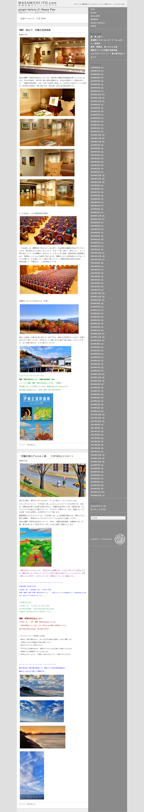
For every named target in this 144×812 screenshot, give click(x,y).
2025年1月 (95, 132)
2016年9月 (95, 465)
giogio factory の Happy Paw (36, 9)
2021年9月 (95, 263)
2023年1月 (95, 212)
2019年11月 (96, 337)
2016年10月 (96, 462)
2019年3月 (95, 364)
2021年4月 (95, 280)
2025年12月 (96, 94)
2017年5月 (95, 438)
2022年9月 (95, 222)
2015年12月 (96, 495)
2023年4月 (95, 202)
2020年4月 (95, 320)
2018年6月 (95, 394)
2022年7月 (95, 229)
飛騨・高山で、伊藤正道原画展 (35, 29)
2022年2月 (95, 246)
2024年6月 (95, 155)
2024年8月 (95, 148)
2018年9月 (95, 384)
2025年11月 (96, 98)
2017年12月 (96, 414)
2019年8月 (95, 347)
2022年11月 (96, 216)
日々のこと (31, 445)
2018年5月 (95, 398)
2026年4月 (95, 81)
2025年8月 (95, 108)
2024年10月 (96, 142)
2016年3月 (95, 485)
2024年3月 (95, 165)
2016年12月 (96, 455)
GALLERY (95, 16)
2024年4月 (95, 162)
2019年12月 (96, 334)
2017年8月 (95, 428)
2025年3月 (95, 125)
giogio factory (98, 23)
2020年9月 (95, 303)
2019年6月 (95, 354)
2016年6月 (95, 475)
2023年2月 (95, 209)
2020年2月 (95, 327)
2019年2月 (95, 367)
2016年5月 (95, 478)
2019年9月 (95, 344)
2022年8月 (95, 226)
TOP (93, 9)
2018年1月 (95, 411)
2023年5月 (95, 199)
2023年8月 (95, 189)
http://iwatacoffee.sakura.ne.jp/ (44, 609)
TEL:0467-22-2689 (25, 609)
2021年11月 (96, 256)
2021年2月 (95, 286)
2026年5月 (95, 78)
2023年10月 (96, 182)
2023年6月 (95, 196)
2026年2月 (95, 88)
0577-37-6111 (56, 390)
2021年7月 (95, 270)
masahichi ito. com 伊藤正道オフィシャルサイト (42, 4)
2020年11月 (96, 297)
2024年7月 (95, 152)
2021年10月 (96, 260)
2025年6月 (95, 115)
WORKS (94, 19)
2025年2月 (95, 128)
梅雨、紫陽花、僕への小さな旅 (104, 47)
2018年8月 (95, 388)
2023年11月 (96, 179)
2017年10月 (96, 421)
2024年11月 (96, 138)
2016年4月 (95, 482)
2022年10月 (96, 219)
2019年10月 (96, 340)
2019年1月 (95, 371)
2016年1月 (95, 492)
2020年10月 (96, 300)
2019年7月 (95, 350)
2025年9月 (95, 105)
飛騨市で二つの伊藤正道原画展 (104, 50)
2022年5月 (95, 236)
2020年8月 (95, 307)
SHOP (93, 26)
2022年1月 (95, 249)
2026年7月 (95, 71)
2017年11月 (96, 418)
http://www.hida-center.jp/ (27, 629)
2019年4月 (95, 361)
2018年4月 (95, 401)
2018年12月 (96, 374)
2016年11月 (96, 458)
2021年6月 (95, 273)
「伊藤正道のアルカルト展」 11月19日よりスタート (46, 456)
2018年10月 (96, 381)
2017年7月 (95, 431)
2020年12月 (96, 293)
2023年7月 (95, 192)
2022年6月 (95, 233)
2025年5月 (95, 118)
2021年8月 (95, 266)
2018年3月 (95, 404)
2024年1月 (95, 172)
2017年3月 (95, 445)
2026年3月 (95, 84)
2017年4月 (95, 441)
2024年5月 (95, 158)
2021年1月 (95, 290)
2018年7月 (95, 391)
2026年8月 (95, 67)
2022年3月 (95, 243)
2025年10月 (96, 101)
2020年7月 (95, 310)
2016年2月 (95, 489)
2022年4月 (95, 239)
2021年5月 (95, 276)
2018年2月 (95, 408)
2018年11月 (96, 377)
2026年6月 (95, 74)
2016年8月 (95, 468)
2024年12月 (96, 135)
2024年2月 (95, 169)
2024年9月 (95, 145)
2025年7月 (95, 111)
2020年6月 (95, 313)
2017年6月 (95, 435)
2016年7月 (95, 472)
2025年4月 (95, 121)
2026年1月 (95, 91)
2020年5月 (95, 317)
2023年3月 (95, 206)
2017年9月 (95, 425)
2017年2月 (95, 448)
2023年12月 (96, 175)
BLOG (94, 13)
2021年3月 (95, 283)
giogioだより (97, 506)
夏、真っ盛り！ (97, 37)
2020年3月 (95, 324)
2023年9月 (95, 185)
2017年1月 (95, 452)
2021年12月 (96, 253)
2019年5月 (95, 357)
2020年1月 (95, 330)
